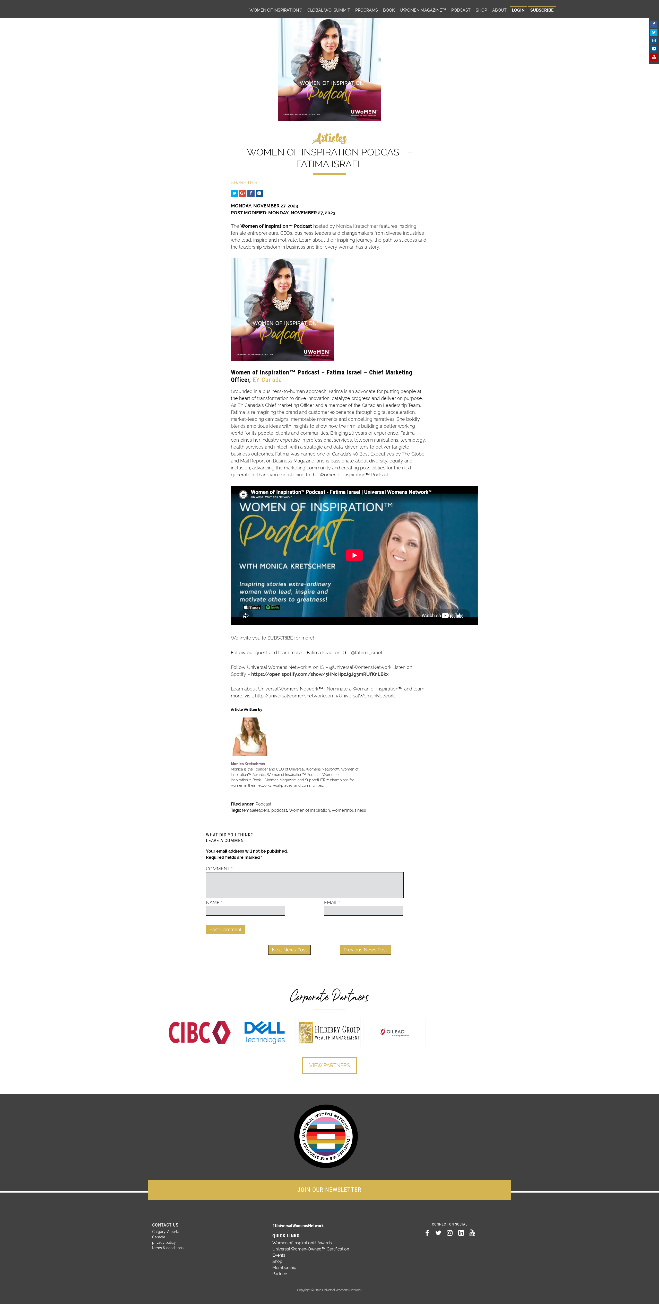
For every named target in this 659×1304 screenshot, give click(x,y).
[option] (200, 1032)
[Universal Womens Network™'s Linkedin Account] (653, 48)
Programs (366, 10)
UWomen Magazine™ (423, 10)
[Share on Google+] (242, 193)
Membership (284, 1267)
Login (518, 10)
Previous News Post (365, 949)
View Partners (329, 1065)
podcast (279, 810)
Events (278, 1255)
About (499, 10)
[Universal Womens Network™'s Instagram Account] (653, 40)
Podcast (461, 10)
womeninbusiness (349, 810)
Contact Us (165, 1225)
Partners (280, 1273)
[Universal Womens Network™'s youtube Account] (653, 57)
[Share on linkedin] (259, 193)
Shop (481, 10)
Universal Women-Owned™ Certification (310, 1249)
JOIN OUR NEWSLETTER (329, 1189)
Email (332, 902)
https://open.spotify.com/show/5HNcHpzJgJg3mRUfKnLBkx (320, 674)
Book (389, 10)
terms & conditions (168, 1248)
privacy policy (164, 1242)
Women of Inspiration (309, 810)
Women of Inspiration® (275, 10)
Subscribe (542, 10)
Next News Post (289, 949)
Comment (219, 868)
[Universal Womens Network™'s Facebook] (653, 24)
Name (214, 902)
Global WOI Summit (328, 10)
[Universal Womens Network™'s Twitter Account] (653, 32)
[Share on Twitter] (234, 193)
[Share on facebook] (251, 193)
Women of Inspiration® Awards (302, 1242)
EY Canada (267, 379)
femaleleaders (255, 810)
